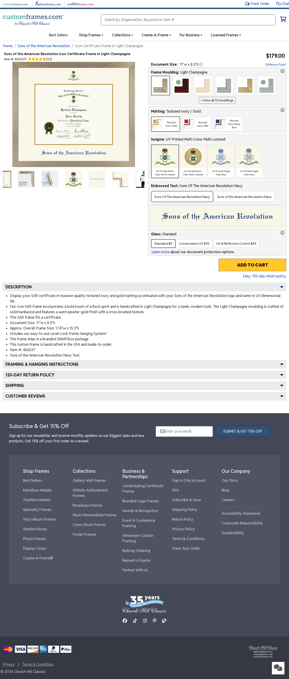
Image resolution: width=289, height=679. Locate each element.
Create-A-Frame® (38, 558)
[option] (160, 85)
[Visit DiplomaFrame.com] (48, 3)
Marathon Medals (37, 490)
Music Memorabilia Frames (95, 515)
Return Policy (182, 519)
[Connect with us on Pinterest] (154, 621)
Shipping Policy (184, 509)
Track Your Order (186, 548)
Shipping (14, 385)
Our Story (230, 480)
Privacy (9, 664)
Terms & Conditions (188, 538)
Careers (228, 500)
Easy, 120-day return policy (264, 276)
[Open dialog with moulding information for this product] (282, 71)
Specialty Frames (37, 509)
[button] (282, 3)
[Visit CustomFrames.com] (16, 3)
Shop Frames (89, 35)
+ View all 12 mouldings (217, 100)
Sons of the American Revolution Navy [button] (244, 197)
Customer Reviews (25, 396)
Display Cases (34, 548)
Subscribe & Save (186, 500)
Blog (225, 490)
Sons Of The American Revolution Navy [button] (182, 197)
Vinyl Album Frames (39, 519)
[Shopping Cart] (283, 20)
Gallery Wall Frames (89, 480)
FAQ (175, 490)
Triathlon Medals (36, 500)
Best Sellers (32, 480)
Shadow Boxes (35, 529)
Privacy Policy (183, 529)
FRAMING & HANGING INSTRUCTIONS (41, 364)
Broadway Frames (87, 505)
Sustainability (233, 533)
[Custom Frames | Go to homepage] (33, 20)
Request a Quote (136, 560)
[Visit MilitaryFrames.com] (81, 3)
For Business (190, 35)
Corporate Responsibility (242, 523)
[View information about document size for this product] (201, 64)
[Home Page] (263, 651)
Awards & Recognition (140, 510)
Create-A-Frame (155, 35)
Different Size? (276, 65)
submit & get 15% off (242, 431)
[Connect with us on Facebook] (125, 621)
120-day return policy (29, 375)
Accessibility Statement (241, 513)
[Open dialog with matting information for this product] (282, 110)
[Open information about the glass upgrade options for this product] (282, 233)
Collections (121, 35)
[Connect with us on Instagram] (145, 621)
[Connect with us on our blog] (164, 621)
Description (18, 287)
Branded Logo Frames (140, 501)
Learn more (160, 252)
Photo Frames (34, 538)
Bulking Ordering (136, 550)
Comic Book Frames (89, 524)
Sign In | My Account (188, 480)
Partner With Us (135, 570)
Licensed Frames (224, 35)
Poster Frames (84, 534)
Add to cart (252, 265)
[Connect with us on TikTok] (135, 621)
